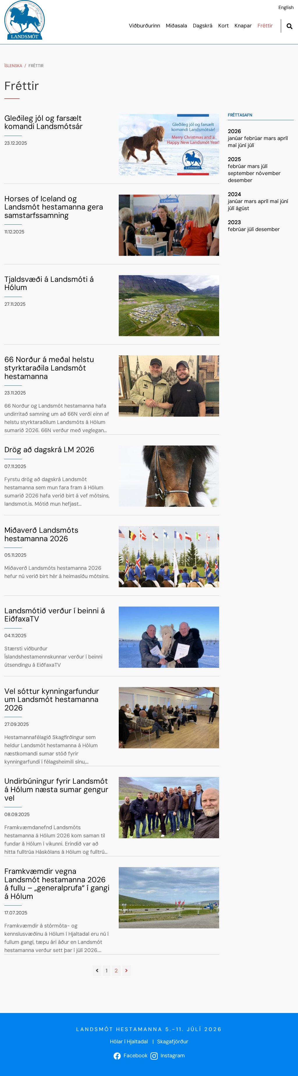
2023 (234, 222)
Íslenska (13, 65)
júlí (251, 145)
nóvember (268, 173)
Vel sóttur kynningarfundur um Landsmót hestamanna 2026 (51, 699)
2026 (234, 131)
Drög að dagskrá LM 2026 (49, 450)
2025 (234, 159)
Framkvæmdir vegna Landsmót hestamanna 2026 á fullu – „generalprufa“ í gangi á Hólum (56, 883)
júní (243, 145)
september (242, 173)
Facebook (134, 1055)
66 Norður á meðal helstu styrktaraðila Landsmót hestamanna (49, 367)
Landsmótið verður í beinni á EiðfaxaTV (54, 615)
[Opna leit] (289, 25)
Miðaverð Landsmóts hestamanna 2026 (41, 534)
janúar (236, 138)
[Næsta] (126, 970)
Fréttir (36, 65)
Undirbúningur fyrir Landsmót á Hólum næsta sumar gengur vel (56, 789)
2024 (234, 194)
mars (270, 138)
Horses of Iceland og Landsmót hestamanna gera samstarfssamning (53, 207)
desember (240, 180)
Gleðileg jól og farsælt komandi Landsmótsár (43, 122)
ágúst (242, 208)
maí (233, 145)
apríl (282, 138)
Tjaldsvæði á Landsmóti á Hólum (49, 283)
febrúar (254, 138)
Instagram (171, 1055)
